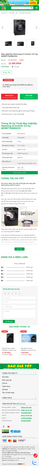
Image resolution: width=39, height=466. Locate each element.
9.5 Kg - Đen (6, 72)
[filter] (31, 8)
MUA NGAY (9, 96)
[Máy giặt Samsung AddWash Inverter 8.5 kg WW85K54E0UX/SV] (28, 338)
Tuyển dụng (6, 386)
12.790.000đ (6, 352)
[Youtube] (8, 426)
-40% (21, 60)
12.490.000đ (15, 63)
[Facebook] (3, 426)
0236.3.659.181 (9, 458)
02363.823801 (26, 418)
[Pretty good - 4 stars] (16, 293)
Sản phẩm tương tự (19, 327)
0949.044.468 (26, 408)
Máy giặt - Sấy (13, 13)
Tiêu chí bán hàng (8, 392)
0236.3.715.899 (21, 458)
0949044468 (25, 421)
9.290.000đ (24, 352)
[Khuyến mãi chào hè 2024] (19, 2)
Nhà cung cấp (6, 380)
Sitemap (5, 389)
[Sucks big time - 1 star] (5, 293)
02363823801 (26, 413)
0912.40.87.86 (26, 416)
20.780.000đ (12, 60)
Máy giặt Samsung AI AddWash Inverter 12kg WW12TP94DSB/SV (9, 350)
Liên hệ (4, 383)
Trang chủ (4, 13)
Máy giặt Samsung (25, 13)
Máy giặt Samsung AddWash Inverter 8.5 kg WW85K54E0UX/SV (28, 350)
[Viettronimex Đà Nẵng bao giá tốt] (19, 366)
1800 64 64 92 (26, 410)
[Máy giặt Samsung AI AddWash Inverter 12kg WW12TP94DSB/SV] (10, 338)
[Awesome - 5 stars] (19, 293)
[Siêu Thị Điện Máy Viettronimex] (4, 7)
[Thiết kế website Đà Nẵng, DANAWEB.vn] (21, 464)
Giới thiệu (5, 377)
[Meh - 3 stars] (12, 293)
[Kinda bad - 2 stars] (8, 293)
